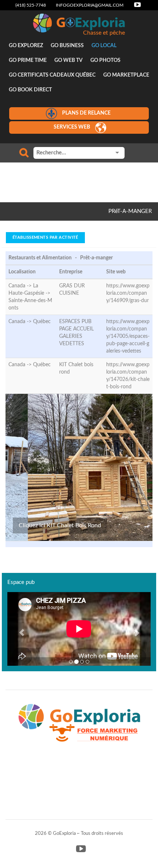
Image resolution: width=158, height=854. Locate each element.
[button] (18, 629)
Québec (42, 321)
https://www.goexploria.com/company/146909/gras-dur (128, 293)
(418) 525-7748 (30, 5)
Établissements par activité (45, 237)
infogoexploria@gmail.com (89, 5)
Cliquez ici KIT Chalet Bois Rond (60, 525)
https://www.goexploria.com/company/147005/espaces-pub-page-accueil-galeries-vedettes (128, 336)
